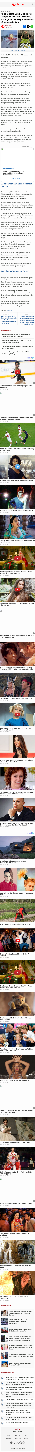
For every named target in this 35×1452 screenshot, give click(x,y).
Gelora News (22, 1448)
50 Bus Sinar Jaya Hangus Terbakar (17, 1422)
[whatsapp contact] (24, 1443)
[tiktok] (14, 1443)
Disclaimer (9, 1438)
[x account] (17, 1443)
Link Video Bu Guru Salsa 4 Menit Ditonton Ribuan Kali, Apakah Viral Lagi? (19, 1383)
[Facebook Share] (24, 26)
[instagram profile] (20, 1443)
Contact (26, 1435)
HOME (3, 11)
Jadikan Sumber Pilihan (17, 50)
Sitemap (26, 1438)
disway (9, 310)
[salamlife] (11, 1443)
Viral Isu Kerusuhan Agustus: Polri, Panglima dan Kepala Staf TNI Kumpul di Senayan (18, 1412)
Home (8, 1435)
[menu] (2, 4)
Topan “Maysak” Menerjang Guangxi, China (19, 1399)
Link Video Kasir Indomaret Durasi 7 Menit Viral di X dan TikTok (19, 1418)
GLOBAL (8, 11)
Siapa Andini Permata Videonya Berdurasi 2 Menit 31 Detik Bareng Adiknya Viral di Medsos (19, 1394)
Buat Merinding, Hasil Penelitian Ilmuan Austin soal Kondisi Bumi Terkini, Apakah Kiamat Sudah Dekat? (9, 319)
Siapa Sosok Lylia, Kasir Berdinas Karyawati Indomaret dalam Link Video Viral (20, 1378)
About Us (17, 1435)
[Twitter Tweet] (28, 26)
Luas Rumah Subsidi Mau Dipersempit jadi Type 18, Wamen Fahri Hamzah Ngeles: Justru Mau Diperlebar (26, 320)
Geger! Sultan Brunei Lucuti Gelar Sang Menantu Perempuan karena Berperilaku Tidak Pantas (18, 1405)
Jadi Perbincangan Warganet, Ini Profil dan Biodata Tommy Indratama (19, 1388)
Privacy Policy (17, 1438)
